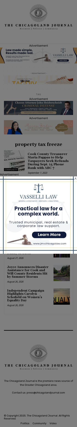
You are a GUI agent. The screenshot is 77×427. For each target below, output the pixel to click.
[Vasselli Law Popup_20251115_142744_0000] (38, 252)
